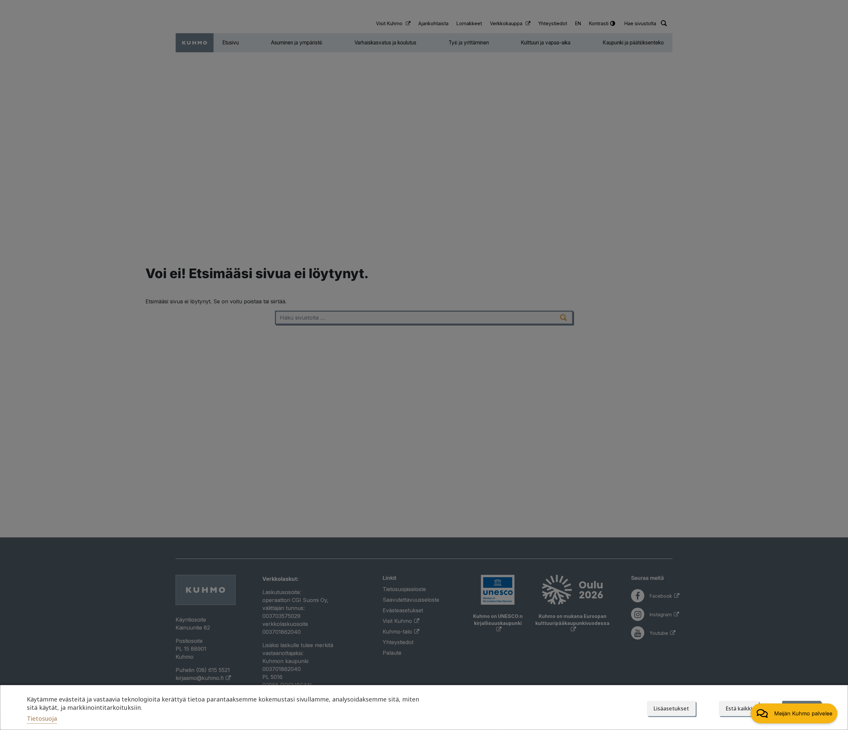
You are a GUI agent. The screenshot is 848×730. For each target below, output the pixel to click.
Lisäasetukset (671, 708)
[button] (794, 713)
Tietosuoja (42, 718)
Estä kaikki (738, 708)
